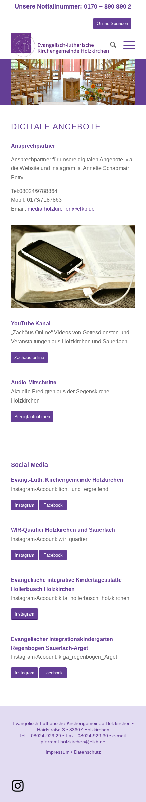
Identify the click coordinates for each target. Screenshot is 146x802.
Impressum (57, 752)
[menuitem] (109, 45)
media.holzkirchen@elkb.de (61, 209)
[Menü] (125, 45)
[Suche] (109, 45)
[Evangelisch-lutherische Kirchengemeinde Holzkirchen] (60, 45)
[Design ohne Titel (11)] (18, 786)
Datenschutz (87, 752)
